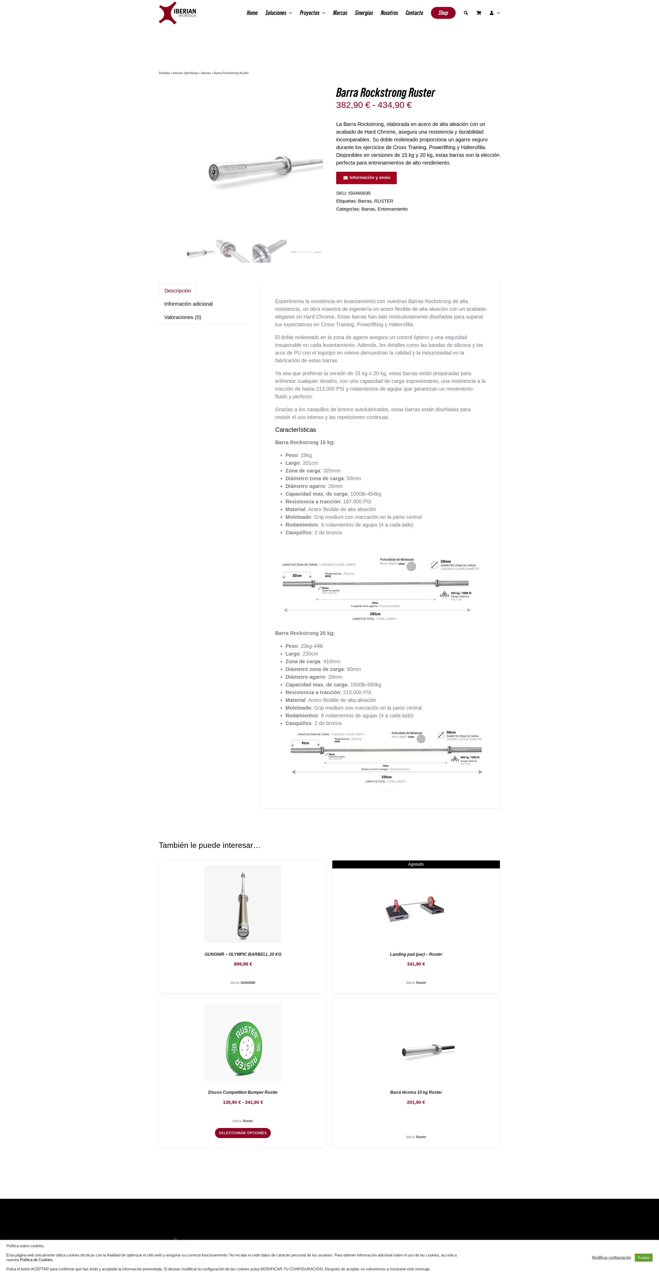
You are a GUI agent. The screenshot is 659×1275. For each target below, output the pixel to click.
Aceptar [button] (643, 1258)
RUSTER (383, 201)
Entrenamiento (393, 209)
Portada (164, 73)
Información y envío (370, 177)
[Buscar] (466, 13)
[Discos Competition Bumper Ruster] (243, 1042)
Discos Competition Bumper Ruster (243, 1092)
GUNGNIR (248, 983)
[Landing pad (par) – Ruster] (416, 904)
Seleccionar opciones (243, 1133)
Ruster (421, 983)
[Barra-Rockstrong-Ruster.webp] (251, 161)
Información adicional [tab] (188, 304)
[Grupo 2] (177, 4)
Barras (206, 73)
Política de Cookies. (37, 1260)
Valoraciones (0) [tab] (182, 317)
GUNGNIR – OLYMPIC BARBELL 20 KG (243, 954)
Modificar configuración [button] (611, 1257)
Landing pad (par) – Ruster (416, 954)
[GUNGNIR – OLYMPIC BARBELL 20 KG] (243, 904)
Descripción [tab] (177, 291)
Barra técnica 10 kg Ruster (416, 1092)
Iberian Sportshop (185, 73)
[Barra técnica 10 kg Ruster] (416, 1042)
